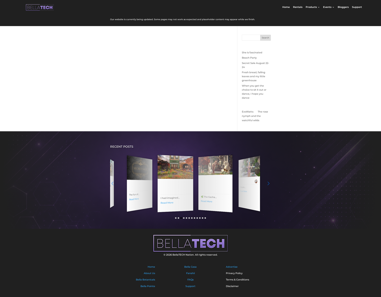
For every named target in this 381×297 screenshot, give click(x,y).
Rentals (297, 7)
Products (311, 7)
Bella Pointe (147, 286)
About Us (149, 273)
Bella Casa (190, 266)
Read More (130, 199)
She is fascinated (252, 52)
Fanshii (190, 273)
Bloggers (343, 7)
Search (265, 37)
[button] (268, 183)
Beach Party (249, 57)
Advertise (232, 266)
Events (327, 7)
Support (357, 7)
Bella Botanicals (145, 279)
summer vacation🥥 (244, 181)
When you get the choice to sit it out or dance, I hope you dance (210, 185)
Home (286, 7)
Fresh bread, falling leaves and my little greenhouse (253, 76)
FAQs (190, 279)
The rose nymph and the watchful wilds (255, 116)
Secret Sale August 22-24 (135, 186)
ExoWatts (247, 111)
